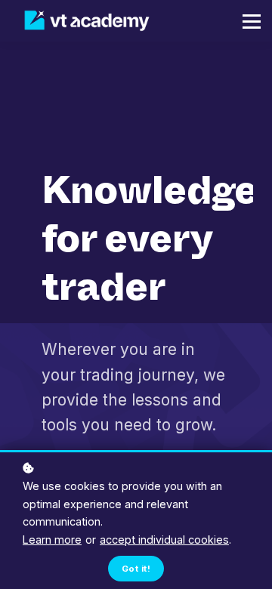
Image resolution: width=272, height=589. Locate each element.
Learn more (52, 539)
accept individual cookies (164, 539)
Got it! (136, 568)
